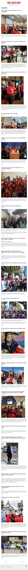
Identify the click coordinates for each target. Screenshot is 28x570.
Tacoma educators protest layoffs (9, 113)
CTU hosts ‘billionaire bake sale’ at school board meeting (13, 42)
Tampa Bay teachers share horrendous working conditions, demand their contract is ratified (12, 392)
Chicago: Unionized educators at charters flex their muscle (13, 363)
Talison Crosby (4, 114)
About (1, 566)
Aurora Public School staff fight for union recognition (11, 11)
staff (2, 253)
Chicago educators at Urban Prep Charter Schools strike (13, 427)
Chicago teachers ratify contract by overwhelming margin (13, 138)
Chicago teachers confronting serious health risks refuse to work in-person (13, 474)
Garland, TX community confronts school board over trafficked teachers (14, 532)
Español (11, 566)
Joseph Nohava (4, 393)
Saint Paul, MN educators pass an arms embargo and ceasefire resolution (13, 239)
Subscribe (7, 566)
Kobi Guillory (4, 43)
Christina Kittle (4, 498)
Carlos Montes (4, 299)
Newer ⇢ (22, 561)
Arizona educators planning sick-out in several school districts (12, 487)
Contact (4, 566)
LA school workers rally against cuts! (10, 298)
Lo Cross (3, 329)
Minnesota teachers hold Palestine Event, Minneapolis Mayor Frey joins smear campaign (12, 252)
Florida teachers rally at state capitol (10, 497)
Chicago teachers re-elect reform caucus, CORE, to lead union (13, 73)
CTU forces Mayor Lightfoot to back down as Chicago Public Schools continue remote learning (13, 437)
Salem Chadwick (4, 12)
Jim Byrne (3, 488)
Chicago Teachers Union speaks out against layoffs (13, 262)
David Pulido (3, 207)
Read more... (2, 38)
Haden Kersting (4, 74)
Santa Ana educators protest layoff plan (11, 205)
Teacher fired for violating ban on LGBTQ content (13, 328)
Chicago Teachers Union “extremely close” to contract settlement (12, 168)
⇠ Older (5, 561)
